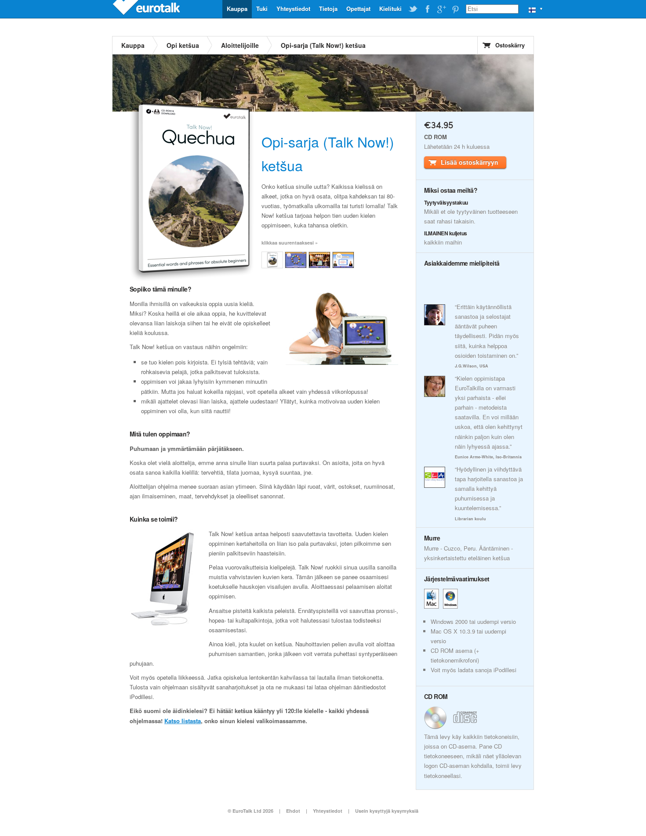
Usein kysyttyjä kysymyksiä (386, 810)
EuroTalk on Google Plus (441, 9)
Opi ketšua (183, 45)
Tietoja (328, 8)
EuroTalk (147, 9)
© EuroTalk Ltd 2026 (250, 810)
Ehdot (293, 810)
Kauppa (237, 8)
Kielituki (390, 8)
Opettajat (358, 8)
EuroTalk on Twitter (413, 9)
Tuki (262, 8)
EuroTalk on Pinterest (455, 9)
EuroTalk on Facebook (427, 9)
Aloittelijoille (240, 45)
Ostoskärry (510, 45)
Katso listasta (182, 721)
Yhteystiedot (293, 8)
